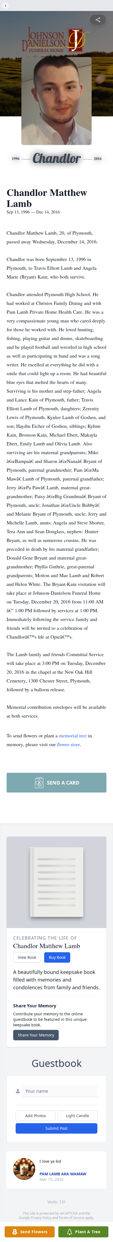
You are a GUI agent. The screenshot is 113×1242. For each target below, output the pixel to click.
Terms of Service (71, 1217)
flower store (68, 744)
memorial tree (73, 735)
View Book (27, 957)
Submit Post (56, 1128)
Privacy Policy (41, 1217)
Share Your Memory (36, 1035)
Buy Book (57, 957)
